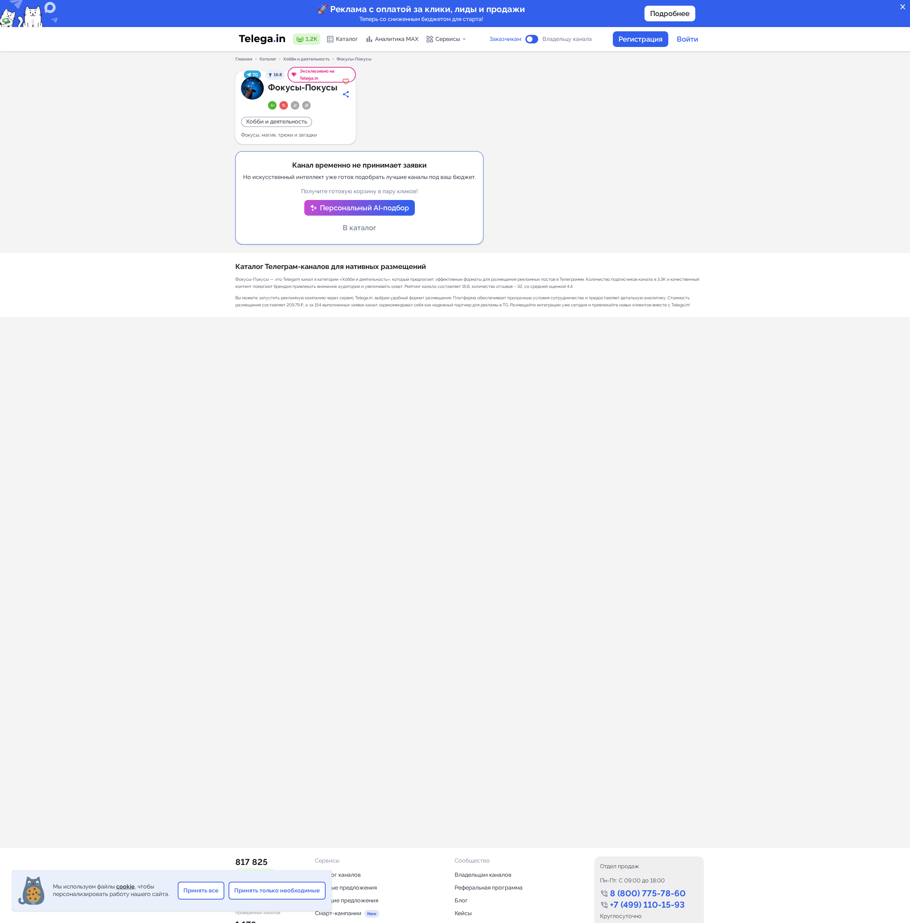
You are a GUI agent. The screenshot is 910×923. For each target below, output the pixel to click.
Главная (243, 59)
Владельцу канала (567, 39)
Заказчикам (505, 39)
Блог (461, 900)
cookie (125, 886)
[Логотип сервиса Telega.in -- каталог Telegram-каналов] (262, 39)
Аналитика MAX (396, 39)
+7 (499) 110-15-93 (647, 905)
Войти (687, 39)
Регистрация (641, 39)
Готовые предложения (346, 887)
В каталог (359, 227)
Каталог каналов (338, 874)
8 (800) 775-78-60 (648, 893)
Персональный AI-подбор (364, 208)
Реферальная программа (489, 887)
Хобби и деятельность (306, 59)
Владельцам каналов (483, 874)
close (903, 7)
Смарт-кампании (338, 913)
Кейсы (463, 913)
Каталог (347, 39)
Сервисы (447, 39)
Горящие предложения (346, 900)
